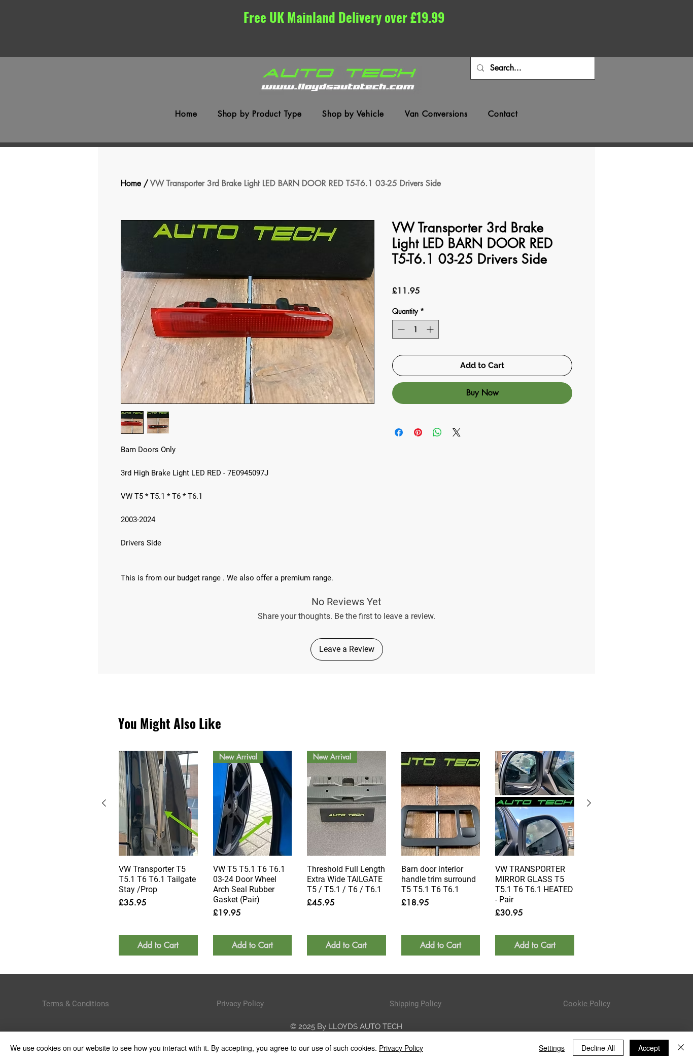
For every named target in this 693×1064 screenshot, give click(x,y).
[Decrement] (400, 329)
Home (131, 183)
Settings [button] (552, 1048)
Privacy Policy (401, 1048)
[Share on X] (457, 432)
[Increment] (431, 329)
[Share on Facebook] (399, 432)
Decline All (598, 1048)
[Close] (681, 1048)
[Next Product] (589, 803)
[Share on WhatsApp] (437, 432)
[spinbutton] (415, 329)
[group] (346, 853)
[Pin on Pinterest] (418, 432)
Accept (649, 1048)
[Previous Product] (104, 803)
